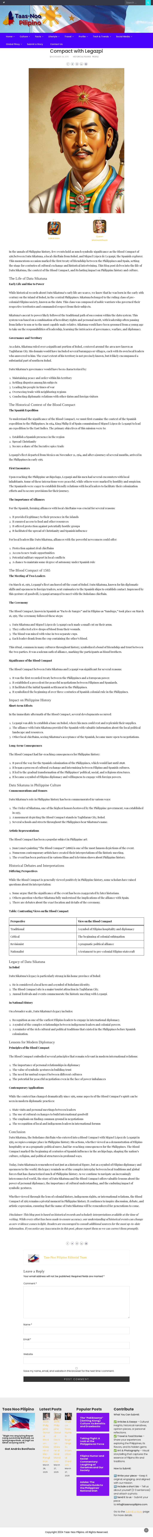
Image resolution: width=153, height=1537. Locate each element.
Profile (82, 36)
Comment (30, 1283)
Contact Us (56, 44)
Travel (68, 36)
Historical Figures (82, 56)
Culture (24, 36)
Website (28, 1354)
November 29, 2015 (60, 56)
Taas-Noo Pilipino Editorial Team (65, 1257)
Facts (38, 36)
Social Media (123, 36)
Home (9, 36)
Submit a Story (35, 44)
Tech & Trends (101, 36)
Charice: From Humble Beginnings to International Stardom (68, 1443)
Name (27, 1324)
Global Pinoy (13, 44)
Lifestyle (52, 36)
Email (27, 1339)
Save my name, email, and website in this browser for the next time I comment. (68, 1371)
